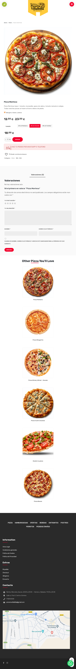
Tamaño (8, 126)
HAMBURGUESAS (21, 523)
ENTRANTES (53, 523)
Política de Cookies (9, 553)
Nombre (7, 229)
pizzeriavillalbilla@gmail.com (15, 602)
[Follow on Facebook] (3, 662)
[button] (70, 663)
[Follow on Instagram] (7, 662)
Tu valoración (9, 208)
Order (17, 139)
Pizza (10, 22)
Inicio (5, 22)
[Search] (71, 660)
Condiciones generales (10, 550)
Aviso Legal (6, 547)
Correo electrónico (46, 229)
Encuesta (6, 579)
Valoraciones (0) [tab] (37, 175)
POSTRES (64, 523)
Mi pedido (6, 569)
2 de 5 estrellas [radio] (6, 203)
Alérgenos (6, 576)
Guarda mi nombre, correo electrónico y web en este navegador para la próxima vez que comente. (34, 242)
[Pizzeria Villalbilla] (38, 6)
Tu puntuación (9, 200)
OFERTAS (33, 523)
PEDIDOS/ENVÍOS (43, 527)
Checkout (6, 573)
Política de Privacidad (9, 556)
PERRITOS (30, 527)
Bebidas (43, 523)
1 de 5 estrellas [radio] (5, 203)
